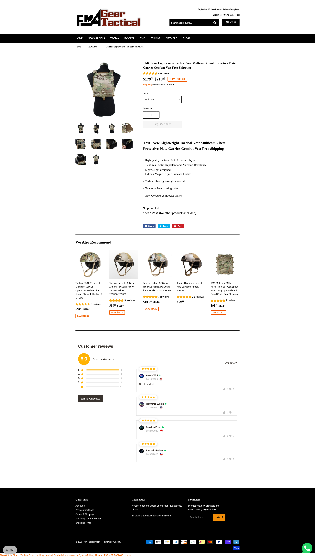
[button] (156, 73)
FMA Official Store (9, 555)
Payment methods (84, 510)
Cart (233, 22)
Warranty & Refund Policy (88, 518)
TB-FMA (114, 38)
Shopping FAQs (83, 523)
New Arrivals (96, 38)
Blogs (186, 38)
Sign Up (219, 517)
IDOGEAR (129, 38)
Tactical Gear (27, 555)
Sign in (216, 15)
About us (80, 505)
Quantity (147, 108)
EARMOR (155, 38)
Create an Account (231, 15)
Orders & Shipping (84, 514)
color (145, 93)
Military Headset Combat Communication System (62, 555)
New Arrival (92, 46)
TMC (142, 38)
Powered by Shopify (112, 542)
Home (79, 38)
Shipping (147, 84)
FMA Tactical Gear (91, 542)
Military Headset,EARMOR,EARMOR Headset (109, 555)
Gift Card (172, 38)
